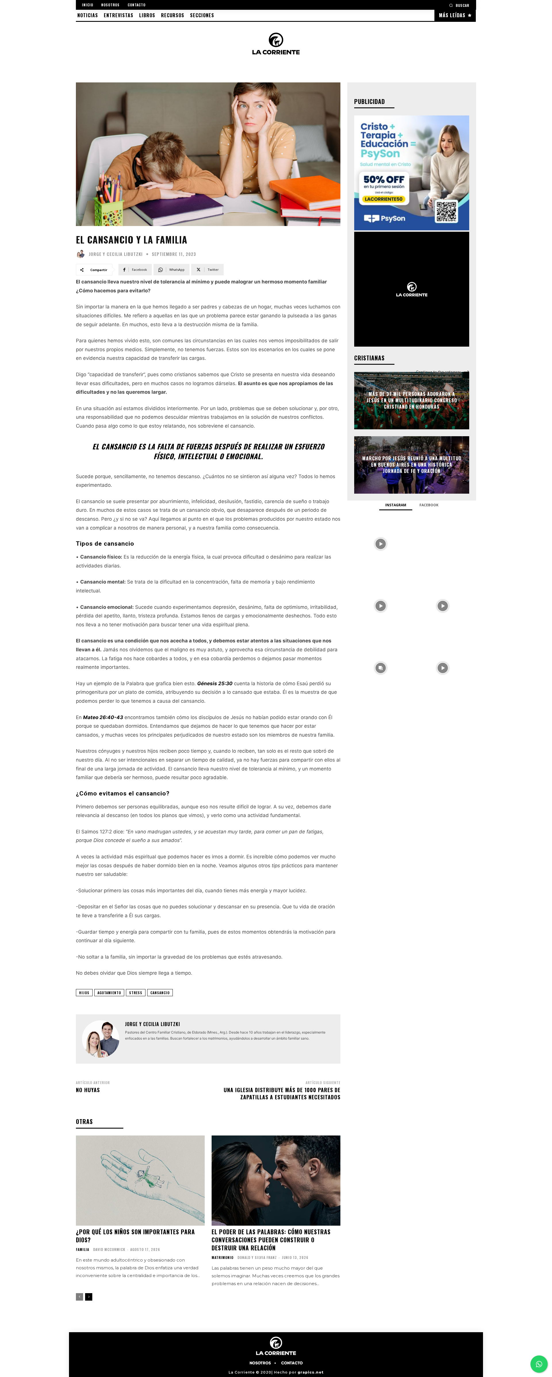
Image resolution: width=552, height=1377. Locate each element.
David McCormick (109, 1249)
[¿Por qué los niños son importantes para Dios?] (140, 1180)
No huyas (88, 1090)
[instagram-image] (380, 543)
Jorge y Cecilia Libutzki (116, 254)
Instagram (395, 505)
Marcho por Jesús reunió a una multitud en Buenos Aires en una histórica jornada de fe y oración (411, 465)
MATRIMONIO (222, 1257)
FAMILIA (82, 1249)
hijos (84, 992)
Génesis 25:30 (215, 683)
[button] (459, 5)
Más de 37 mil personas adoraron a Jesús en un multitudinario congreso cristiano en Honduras (412, 400)
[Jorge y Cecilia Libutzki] (81, 254)
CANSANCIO (160, 992)
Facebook (428, 505)
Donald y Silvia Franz (257, 1257)
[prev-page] (79, 1297)
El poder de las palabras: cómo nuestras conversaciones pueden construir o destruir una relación (271, 1239)
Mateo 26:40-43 (103, 717)
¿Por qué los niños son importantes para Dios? (135, 1235)
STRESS (135, 992)
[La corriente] (276, 43)
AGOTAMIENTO (109, 992)
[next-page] (88, 1297)
